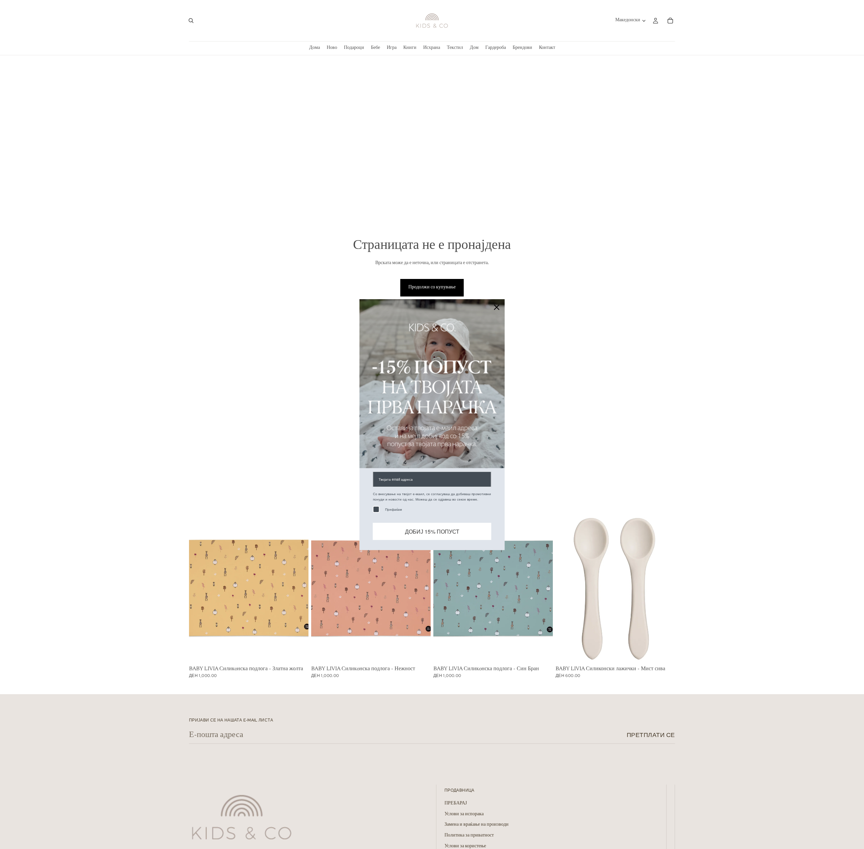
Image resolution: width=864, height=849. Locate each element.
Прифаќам (393, 509)
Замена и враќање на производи (476, 824)
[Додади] (298, 653)
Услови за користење (465, 846)
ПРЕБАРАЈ (455, 803)
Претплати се (651, 735)
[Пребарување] (191, 20)
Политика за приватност (469, 835)
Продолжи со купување (432, 287)
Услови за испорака (464, 814)
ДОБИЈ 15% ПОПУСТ (432, 531)
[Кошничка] (670, 20)
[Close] (497, 307)
